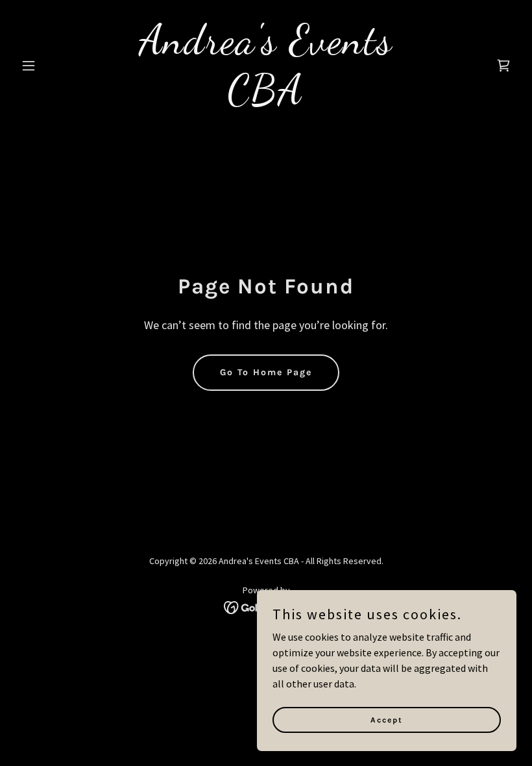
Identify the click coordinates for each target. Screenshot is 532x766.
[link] (266, 99)
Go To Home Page (266, 372)
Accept (386, 719)
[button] (53, 66)
